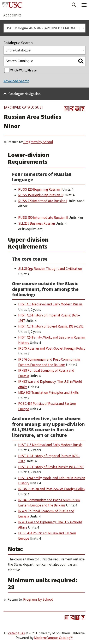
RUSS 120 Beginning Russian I (40, 189)
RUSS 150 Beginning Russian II (40, 195)
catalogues (16, 633)
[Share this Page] (72, 108)
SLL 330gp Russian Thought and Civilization (50, 268)
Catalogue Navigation (24, 93)
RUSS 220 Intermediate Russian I (42, 201)
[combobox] (44, 28)
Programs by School (38, 142)
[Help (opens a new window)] (82, 108)
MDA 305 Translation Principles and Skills (48, 392)
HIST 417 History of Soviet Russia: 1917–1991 (51, 326)
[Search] (80, 61)
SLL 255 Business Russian (36, 223)
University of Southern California (12, 5)
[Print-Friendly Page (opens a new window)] (77, 108)
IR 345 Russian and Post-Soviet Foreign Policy (51, 348)
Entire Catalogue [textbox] (18, 50)
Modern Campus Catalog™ (53, 637)
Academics (12, 15)
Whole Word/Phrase (23, 70)
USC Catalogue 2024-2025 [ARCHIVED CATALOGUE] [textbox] (43, 28)
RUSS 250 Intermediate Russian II (43, 217)
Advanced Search (16, 81)
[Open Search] (74, 5)
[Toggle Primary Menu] (84, 5)
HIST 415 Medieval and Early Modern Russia (50, 304)
